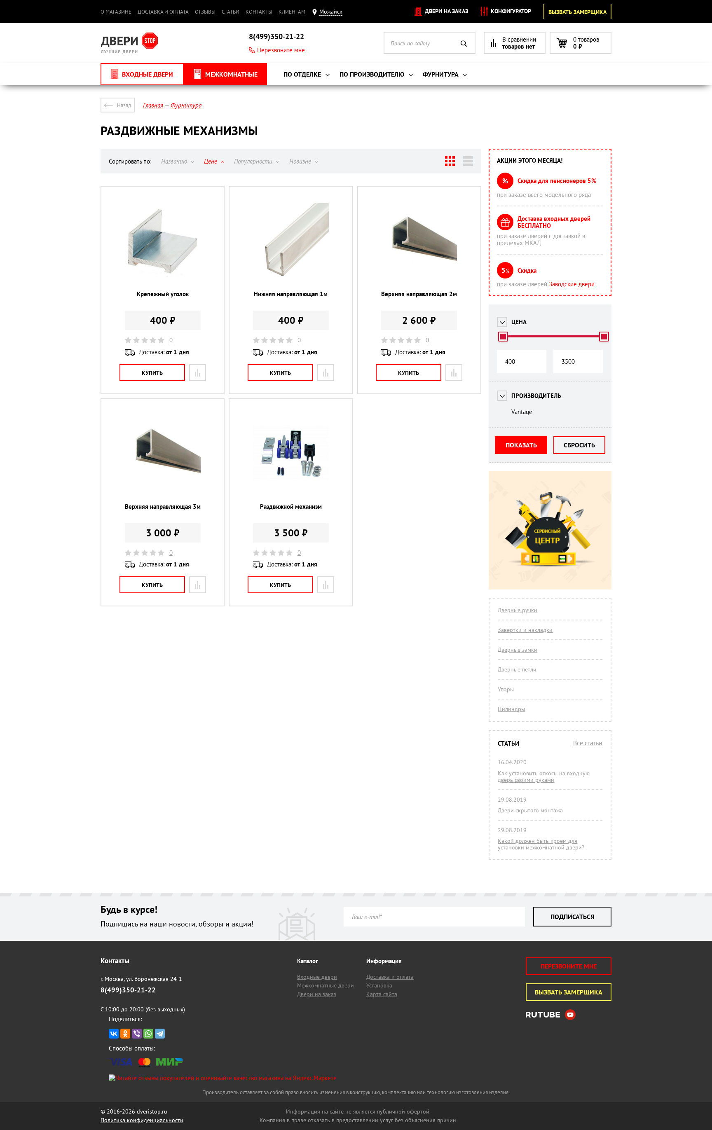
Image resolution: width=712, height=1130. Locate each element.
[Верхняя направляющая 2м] (419, 240)
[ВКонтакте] (114, 1034)
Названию (175, 161)
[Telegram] (160, 1034)
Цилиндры (511, 709)
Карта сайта (381, 994)
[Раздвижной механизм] (291, 452)
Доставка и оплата (163, 11)
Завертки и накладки (525, 630)
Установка (379, 985)
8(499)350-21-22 (276, 36)
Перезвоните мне (281, 50)
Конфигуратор (510, 11)
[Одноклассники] (125, 1034)
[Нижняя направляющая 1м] (291, 240)
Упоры (506, 689)
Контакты (259, 11)
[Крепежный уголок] (163, 240)
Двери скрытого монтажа (530, 810)
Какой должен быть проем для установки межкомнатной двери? (541, 844)
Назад (124, 105)
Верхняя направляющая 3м (163, 506)
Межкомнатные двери (325, 985)
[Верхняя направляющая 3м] (163, 452)
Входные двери (317, 976)
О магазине (116, 11)
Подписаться (572, 916)
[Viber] (137, 1034)
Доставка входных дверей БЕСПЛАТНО (554, 222)
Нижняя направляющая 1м (291, 294)
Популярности (254, 161)
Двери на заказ (445, 11)
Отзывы (205, 11)
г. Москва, (141, 979)
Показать (521, 445)
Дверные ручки (517, 610)
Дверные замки (517, 649)
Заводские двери (572, 284)
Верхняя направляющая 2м (419, 294)
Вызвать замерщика (577, 12)
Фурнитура (441, 74)
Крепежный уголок (163, 294)
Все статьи (587, 742)
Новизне (301, 161)
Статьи (230, 11)
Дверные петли (517, 669)
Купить (152, 373)
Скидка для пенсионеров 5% (557, 181)
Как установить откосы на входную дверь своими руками (544, 777)
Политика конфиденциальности (142, 1120)
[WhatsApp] (148, 1034)
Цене (211, 161)
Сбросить (579, 445)
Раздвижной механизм (291, 506)
